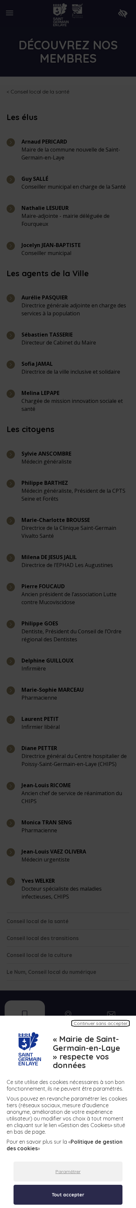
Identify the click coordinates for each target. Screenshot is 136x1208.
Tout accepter (68, 1195)
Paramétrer (68, 1172)
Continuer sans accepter (100, 1023)
